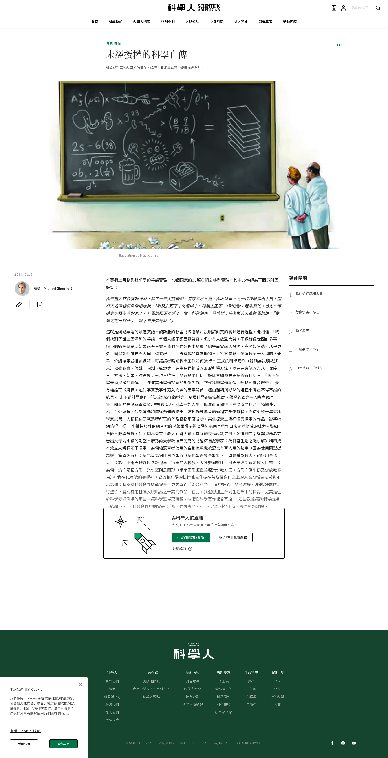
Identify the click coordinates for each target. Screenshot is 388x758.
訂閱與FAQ (112, 696)
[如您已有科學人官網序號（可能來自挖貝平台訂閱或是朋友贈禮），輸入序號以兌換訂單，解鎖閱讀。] (190, 549)
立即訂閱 (217, 21)
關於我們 (112, 681)
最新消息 (112, 688)
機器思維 (224, 696)
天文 (277, 704)
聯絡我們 (112, 704)
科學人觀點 (151, 696)
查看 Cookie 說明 (25, 730)
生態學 (251, 704)
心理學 (251, 696)
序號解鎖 (179, 548)
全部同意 (63, 744)
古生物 (251, 688)
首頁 (94, 21)
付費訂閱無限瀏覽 (190, 537)
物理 (277, 681)
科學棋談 (224, 704)
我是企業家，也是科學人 (151, 688)
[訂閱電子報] (334, 8)
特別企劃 (168, 21)
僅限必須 (24, 744)
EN (339, 44)
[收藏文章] (39, 304)
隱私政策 (112, 719)
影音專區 (265, 21)
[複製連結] (18, 304)
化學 (277, 688)
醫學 (251, 681)
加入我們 (112, 712)
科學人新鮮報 (192, 704)
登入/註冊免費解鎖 (233, 537)
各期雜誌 (192, 21)
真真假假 (113, 43)
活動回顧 (290, 21)
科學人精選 (141, 21)
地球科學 (277, 696)
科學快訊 (116, 21)
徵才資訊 (241, 21)
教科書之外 (223, 688)
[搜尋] (378, 8)
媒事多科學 (223, 712)
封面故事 (192, 681)
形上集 (223, 681)
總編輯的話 (151, 681)
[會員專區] (343, 8)
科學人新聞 (192, 688)
